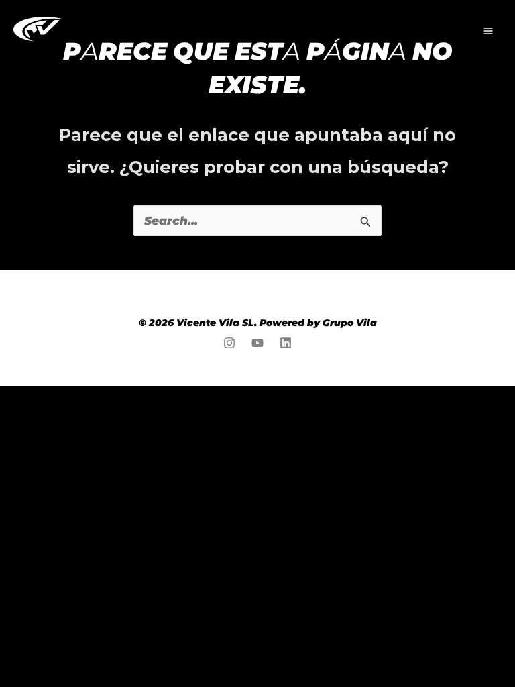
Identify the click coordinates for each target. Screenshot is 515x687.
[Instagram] (229, 343)
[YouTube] (257, 343)
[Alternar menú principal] (488, 30)
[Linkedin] (286, 343)
